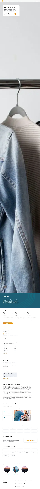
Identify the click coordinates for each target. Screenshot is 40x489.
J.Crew (13, 428)
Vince (27, 428)
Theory (6, 428)
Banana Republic (20, 428)
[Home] (3, 1)
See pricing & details (5, 378)
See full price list (5, 353)
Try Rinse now (7, 323)
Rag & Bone (34, 428)
